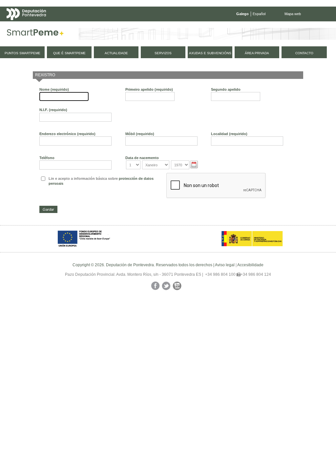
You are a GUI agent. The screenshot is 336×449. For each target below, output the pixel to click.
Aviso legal (225, 265)
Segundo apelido (226, 89)
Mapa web (292, 14)
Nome (54, 89)
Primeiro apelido (149, 89)
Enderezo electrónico (67, 134)
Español (259, 14)
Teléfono (46, 158)
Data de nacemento (142, 158)
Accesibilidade (250, 265)
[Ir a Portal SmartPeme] (35, 34)
